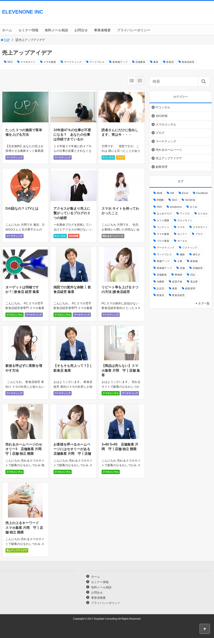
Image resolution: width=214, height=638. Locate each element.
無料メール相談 (56, 30)
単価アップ (163, 261)
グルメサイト (184, 220)
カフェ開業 (163, 220)
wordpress (176, 206)
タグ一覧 (204, 303)
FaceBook (202, 193)
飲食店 (170, 62)
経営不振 (177, 281)
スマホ (181, 227)
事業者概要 (102, 30)
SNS (159, 206)
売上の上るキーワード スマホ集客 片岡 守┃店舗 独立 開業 (24, 527)
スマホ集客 (49, 62)
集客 (155, 62)
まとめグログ (164, 213)
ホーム (7, 30)
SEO (10, 62)
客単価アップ (119, 62)
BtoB (159, 193)
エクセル (203, 213)
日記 (192, 274)
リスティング (189, 247)
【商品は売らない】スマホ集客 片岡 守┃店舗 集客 (121, 370)
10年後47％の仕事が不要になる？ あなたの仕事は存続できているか (72, 134)
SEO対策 (73, 236)
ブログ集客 (163, 240)
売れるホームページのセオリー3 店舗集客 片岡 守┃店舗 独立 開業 (25, 449)
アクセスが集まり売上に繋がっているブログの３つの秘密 (72, 213)
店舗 (182, 268)
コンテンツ (163, 227)
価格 (182, 254)
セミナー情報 (28, 30)
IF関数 (160, 200)
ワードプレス (96, 62)
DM (172, 193)
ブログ (120, 157)
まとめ (193, 206)
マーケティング (73, 62)
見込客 (194, 281)
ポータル (182, 240)
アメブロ (185, 213)
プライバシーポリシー (133, 30)
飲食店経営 (188, 62)
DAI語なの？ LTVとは (21, 208)
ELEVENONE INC (22, 12)
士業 (179, 261)
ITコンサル (108, 157)
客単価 (194, 261)
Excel (185, 193)
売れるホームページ (113, 236)
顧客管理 (161, 166)
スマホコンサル (14, 314)
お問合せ (81, 30)
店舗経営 (198, 268)
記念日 (160, 288)
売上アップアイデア (16, 550)
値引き (196, 254)
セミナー (182, 234)
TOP (7, 40)
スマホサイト (28, 62)
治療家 (160, 281)
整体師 (178, 274)
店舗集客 (140, 62)
